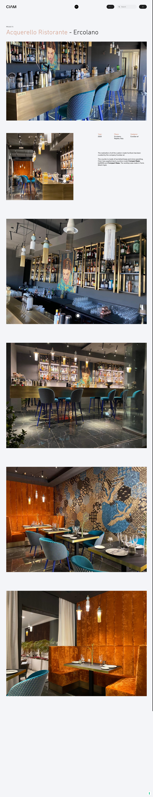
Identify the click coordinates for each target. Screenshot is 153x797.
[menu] (143, 7)
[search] (119, 7)
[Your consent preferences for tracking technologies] (149, 793)
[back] (76, 7)
